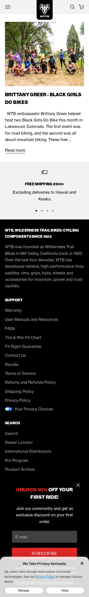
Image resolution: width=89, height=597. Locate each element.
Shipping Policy (19, 391)
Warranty (13, 310)
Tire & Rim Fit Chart (23, 337)
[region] (44, 185)
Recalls (11, 364)
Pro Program (16, 460)
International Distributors (28, 451)
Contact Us (15, 355)
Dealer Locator (19, 442)
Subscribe (44, 553)
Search (11, 433)
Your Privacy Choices (33, 408)
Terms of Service (20, 373)
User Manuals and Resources (31, 319)
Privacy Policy (17, 400)
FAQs (10, 328)
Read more (15, 150)
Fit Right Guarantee (23, 346)
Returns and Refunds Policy (30, 382)
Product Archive (20, 469)
